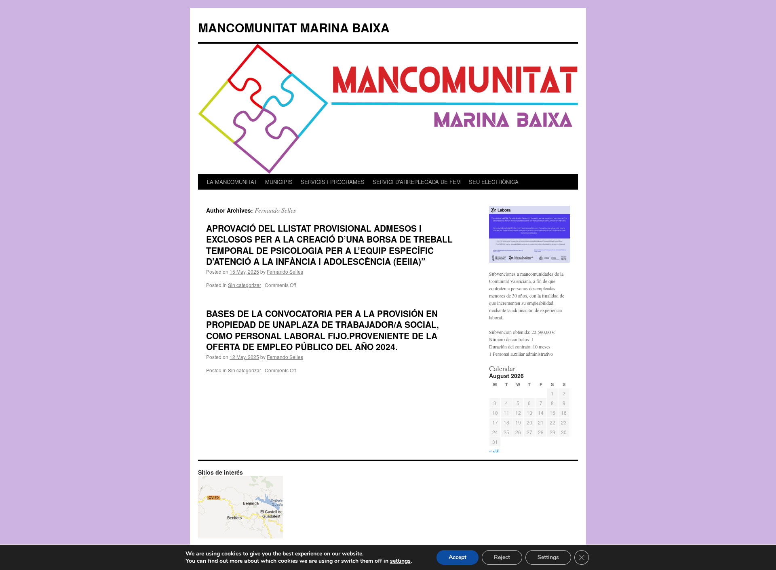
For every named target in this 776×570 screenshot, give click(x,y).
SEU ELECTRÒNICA (494, 182)
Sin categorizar (244, 284)
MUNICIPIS (279, 182)
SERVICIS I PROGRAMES (333, 182)
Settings (548, 557)
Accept (457, 557)
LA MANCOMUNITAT (232, 182)
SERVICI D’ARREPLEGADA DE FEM (417, 182)
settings (400, 561)
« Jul (494, 450)
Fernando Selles (275, 210)
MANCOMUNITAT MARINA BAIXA (294, 27)
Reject (502, 557)
